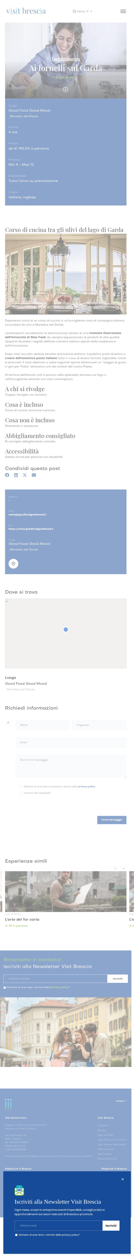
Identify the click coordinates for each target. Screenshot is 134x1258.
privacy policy (70, 1235)
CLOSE (122, 1179)
